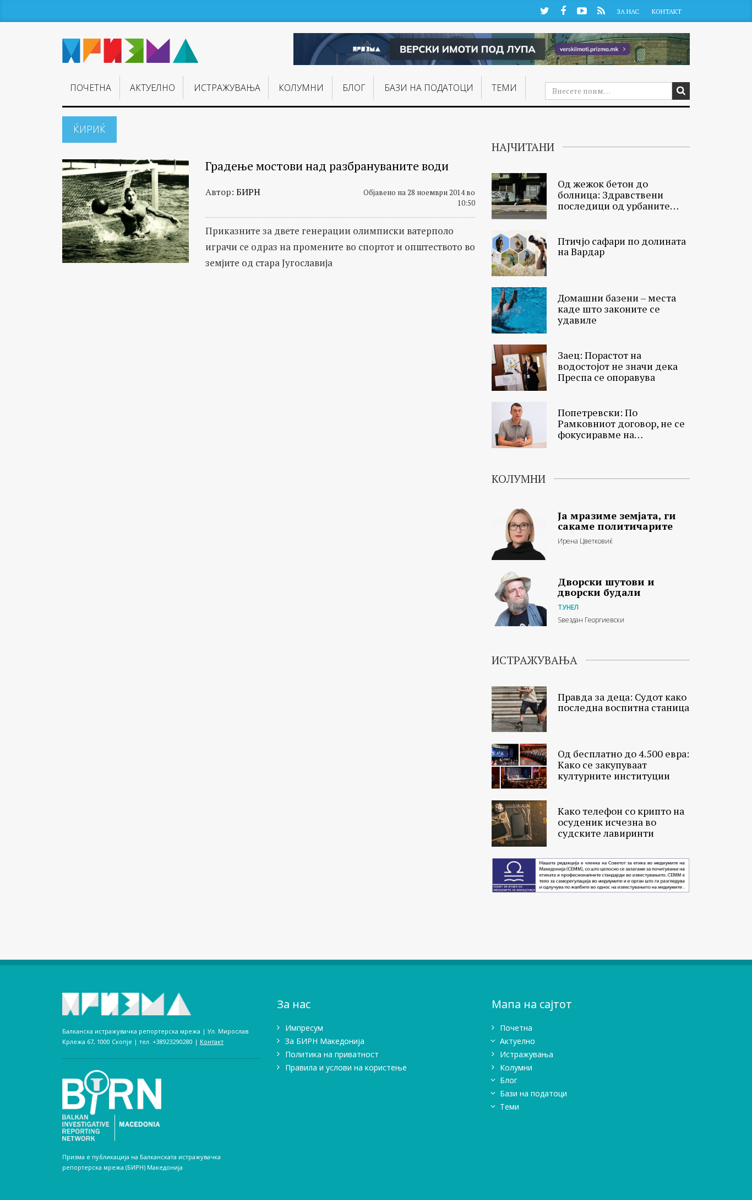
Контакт (667, 11)
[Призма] (130, 46)
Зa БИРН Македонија (324, 1041)
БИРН (248, 192)
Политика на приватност (332, 1054)
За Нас (628, 11)
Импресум (304, 1028)
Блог (354, 88)
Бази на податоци (428, 88)
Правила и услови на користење (346, 1067)
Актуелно (152, 88)
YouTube (582, 10)
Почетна (90, 88)
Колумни (301, 88)
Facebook (563, 10)
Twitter (544, 10)
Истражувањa (227, 88)
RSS (601, 10)
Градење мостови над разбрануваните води (327, 166)
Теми (504, 88)
